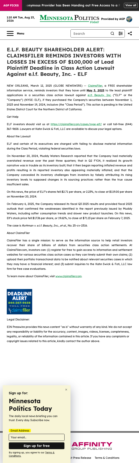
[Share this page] (129, 33)
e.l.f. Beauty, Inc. (99, 95)
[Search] (112, 33)
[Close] (66, 389)
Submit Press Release (77, 457)
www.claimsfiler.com (68, 276)
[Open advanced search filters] (120, 33)
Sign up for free (37, 446)
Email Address (20, 430)
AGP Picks (11, 5)
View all (130, 5)
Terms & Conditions (107, 457)
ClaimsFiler (95, 85)
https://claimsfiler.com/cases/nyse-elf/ (76, 124)
